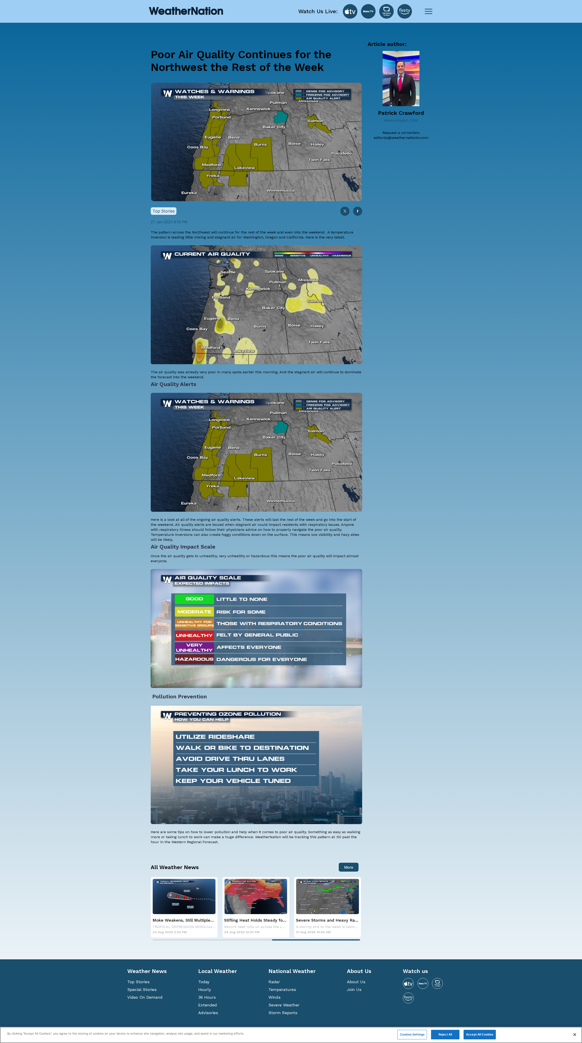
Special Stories (142, 989)
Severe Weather (283, 1005)
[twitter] (345, 211)
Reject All (445, 1034)
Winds (274, 997)
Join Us (354, 989)
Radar (274, 981)
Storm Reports (282, 1012)
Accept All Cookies (479, 1034)
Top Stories (138, 981)
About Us (356, 981)
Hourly (204, 989)
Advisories (208, 1012)
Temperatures (282, 989)
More (348, 867)
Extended (207, 1005)
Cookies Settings (412, 1034)
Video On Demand (145, 997)
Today (203, 981)
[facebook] (357, 211)
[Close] (575, 1035)
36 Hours (207, 997)
